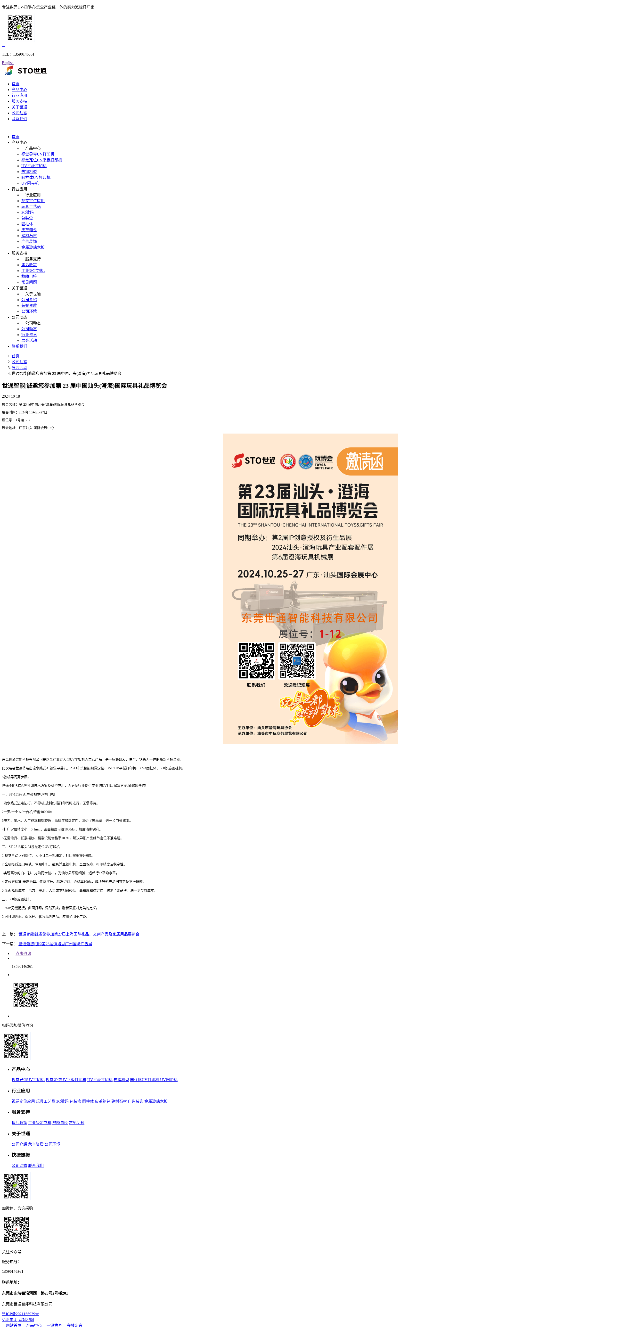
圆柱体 (27, 224)
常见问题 (29, 282)
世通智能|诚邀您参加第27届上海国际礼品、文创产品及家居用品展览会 (78, 934)
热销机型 (29, 172)
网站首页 (13, 1325)
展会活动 (29, 340)
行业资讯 (29, 335)
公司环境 (29, 311)
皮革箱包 (29, 230)
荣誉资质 (29, 306)
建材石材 (29, 236)
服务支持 (19, 101)
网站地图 (26, 1320)
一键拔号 (54, 1325)
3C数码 (27, 212)
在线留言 (74, 1325)
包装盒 (27, 218)
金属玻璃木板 (33, 247)
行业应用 (19, 95)
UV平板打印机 (34, 166)
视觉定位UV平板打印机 (41, 160)
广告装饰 (29, 241)
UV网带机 (30, 183)
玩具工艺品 (31, 207)
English (8, 63)
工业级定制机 (33, 271)
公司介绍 (29, 300)
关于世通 (19, 107)
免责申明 (9, 1320)
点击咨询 (23, 954)
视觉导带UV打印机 (37, 154)
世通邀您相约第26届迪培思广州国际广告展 (55, 944)
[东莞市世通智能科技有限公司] (26, 74)
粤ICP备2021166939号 (20, 1314)
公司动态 (19, 113)
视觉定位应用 (33, 201)
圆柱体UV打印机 (35, 177)
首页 (15, 84)
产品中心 (19, 90)
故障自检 (29, 276)
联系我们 (19, 119)
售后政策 (29, 265)
